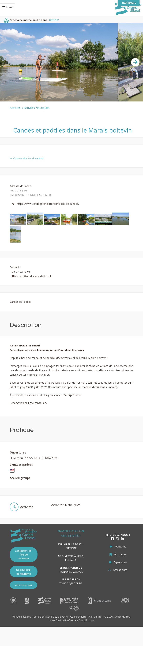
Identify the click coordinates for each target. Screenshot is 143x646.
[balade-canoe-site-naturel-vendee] (86, 223)
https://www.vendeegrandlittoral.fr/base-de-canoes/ (47, 203)
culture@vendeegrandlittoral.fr (33, 276)
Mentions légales (21, 616)
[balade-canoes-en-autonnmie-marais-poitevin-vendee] (69, 223)
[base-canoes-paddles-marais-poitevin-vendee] (52, 223)
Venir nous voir (23, 585)
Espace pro (120, 562)
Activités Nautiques (36, 108)
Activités (15, 108)
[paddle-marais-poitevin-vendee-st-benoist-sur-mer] (15, 241)
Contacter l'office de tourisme (23, 554)
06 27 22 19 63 (21, 271)
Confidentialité (78, 616)
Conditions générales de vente (50, 616)
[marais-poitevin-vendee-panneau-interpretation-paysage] (103, 223)
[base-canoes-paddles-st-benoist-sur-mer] (35, 223)
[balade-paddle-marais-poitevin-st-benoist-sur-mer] (18, 223)
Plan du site (94, 616)
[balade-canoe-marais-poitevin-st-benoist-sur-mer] (120, 223)
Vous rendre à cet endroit (28, 158)
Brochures (120, 554)
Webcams (120, 546)
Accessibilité (120, 570)
